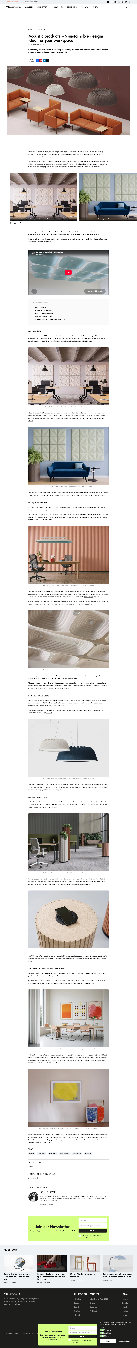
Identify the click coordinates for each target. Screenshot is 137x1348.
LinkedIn (124, 1303)
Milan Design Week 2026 (99, 1299)
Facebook (125, 1311)
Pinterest (124, 1315)
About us (77, 1299)
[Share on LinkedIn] (44, 60)
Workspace (77, 1153)
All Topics (77, 1315)
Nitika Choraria (37, 44)
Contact (77, 1311)
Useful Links (34, 1163)
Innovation (52, 1153)
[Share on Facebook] (37, 60)
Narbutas (105, 959)
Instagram (43, 1204)
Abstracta (39, 1142)
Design (31, 29)
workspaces (62, 234)
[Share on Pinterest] (40, 60)
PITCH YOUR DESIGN (13, 2)
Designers (93, 1307)
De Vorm (49, 713)
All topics (88, 1153)
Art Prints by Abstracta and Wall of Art (50, 320)
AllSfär (30, 421)
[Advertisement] (68, 18)
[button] (102, 1330)
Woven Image (88, 597)
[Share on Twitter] (47, 60)
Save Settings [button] (124, 1341)
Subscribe (77, 1303)
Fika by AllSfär (40, 308)
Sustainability (64, 1153)
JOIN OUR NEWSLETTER (31, 2)
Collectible (41, 1153)
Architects (94, 1311)
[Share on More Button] (51, 60)
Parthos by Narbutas (43, 317)
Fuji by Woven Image (43, 311)
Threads (124, 1307)
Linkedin (50, 1204)
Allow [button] (108, 1341)
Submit (76, 1307)
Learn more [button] (104, 1327)
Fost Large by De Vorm (44, 314)
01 (14, 222)
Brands (92, 1303)
